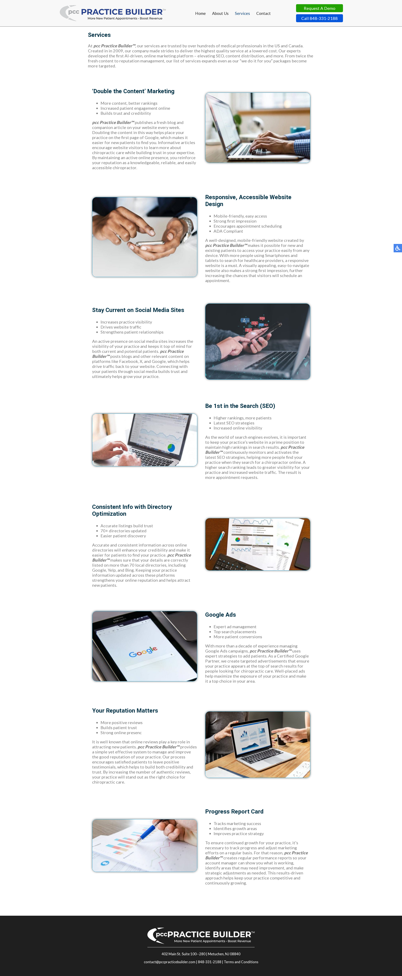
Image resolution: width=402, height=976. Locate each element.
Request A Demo (319, 8)
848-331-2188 (209, 962)
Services (242, 13)
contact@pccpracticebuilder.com (169, 962)
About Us (220, 13)
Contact (263, 13)
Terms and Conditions (241, 962)
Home (200, 13)
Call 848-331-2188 (319, 18)
